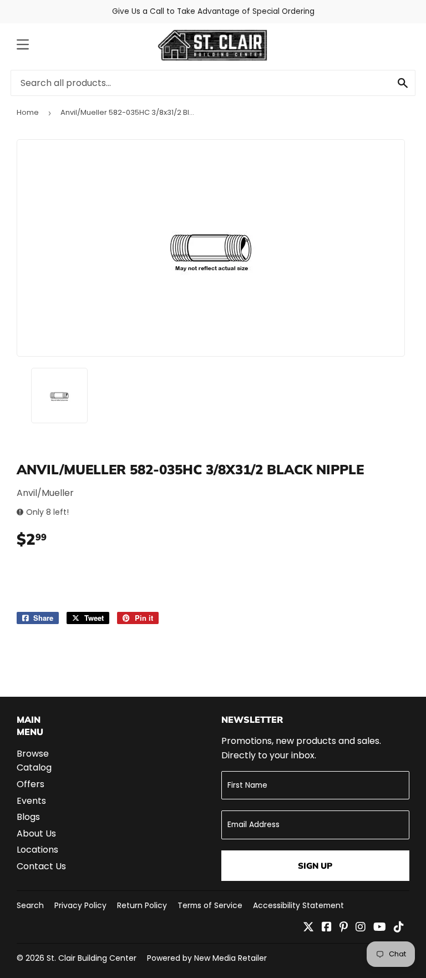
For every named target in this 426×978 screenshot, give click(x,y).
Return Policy (142, 905)
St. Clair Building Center (91, 958)
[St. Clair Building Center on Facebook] (327, 927)
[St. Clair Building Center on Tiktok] (399, 927)
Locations (37, 849)
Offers (30, 784)
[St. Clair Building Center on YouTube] (379, 927)
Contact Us (41, 866)
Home (28, 112)
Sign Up (315, 865)
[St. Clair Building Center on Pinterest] (343, 927)
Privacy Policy (80, 905)
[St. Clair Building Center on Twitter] (308, 927)
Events (31, 800)
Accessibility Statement (298, 905)
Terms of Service (210, 905)
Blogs (28, 816)
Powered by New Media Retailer (207, 958)
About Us (36, 833)
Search (30, 905)
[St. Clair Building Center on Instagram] (361, 927)
